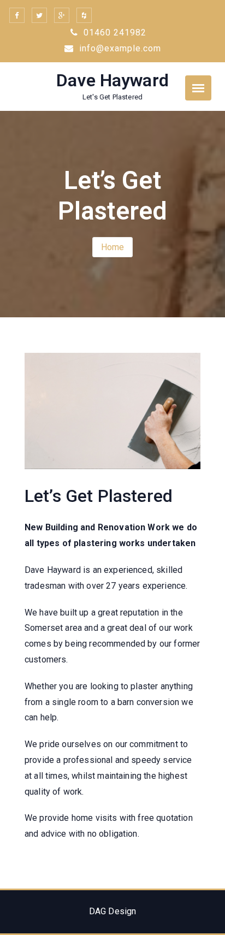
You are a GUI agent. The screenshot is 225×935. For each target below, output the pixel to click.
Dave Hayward (112, 80)
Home (113, 247)
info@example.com (118, 48)
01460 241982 (113, 32)
